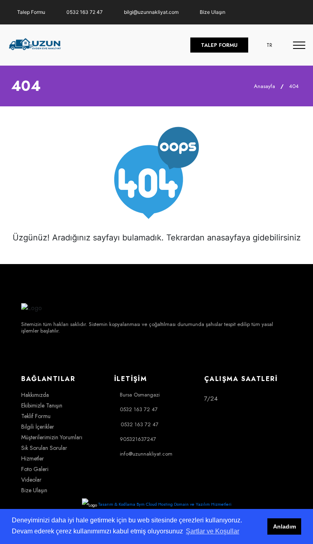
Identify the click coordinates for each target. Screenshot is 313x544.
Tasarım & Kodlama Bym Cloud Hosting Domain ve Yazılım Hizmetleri (164, 504)
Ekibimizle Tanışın (41, 405)
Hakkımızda (35, 395)
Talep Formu (30, 12)
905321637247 (138, 439)
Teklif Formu (36, 416)
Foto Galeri (34, 469)
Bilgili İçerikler (37, 426)
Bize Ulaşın (211, 12)
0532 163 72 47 (84, 12)
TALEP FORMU (219, 45)
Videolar (31, 479)
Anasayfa (263, 86)
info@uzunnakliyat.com (146, 454)
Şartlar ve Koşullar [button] (212, 531)
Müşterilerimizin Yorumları (51, 437)
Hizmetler (32, 458)
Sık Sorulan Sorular (44, 448)
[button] (270, 45)
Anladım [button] (284, 526)
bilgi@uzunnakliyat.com (151, 12)
